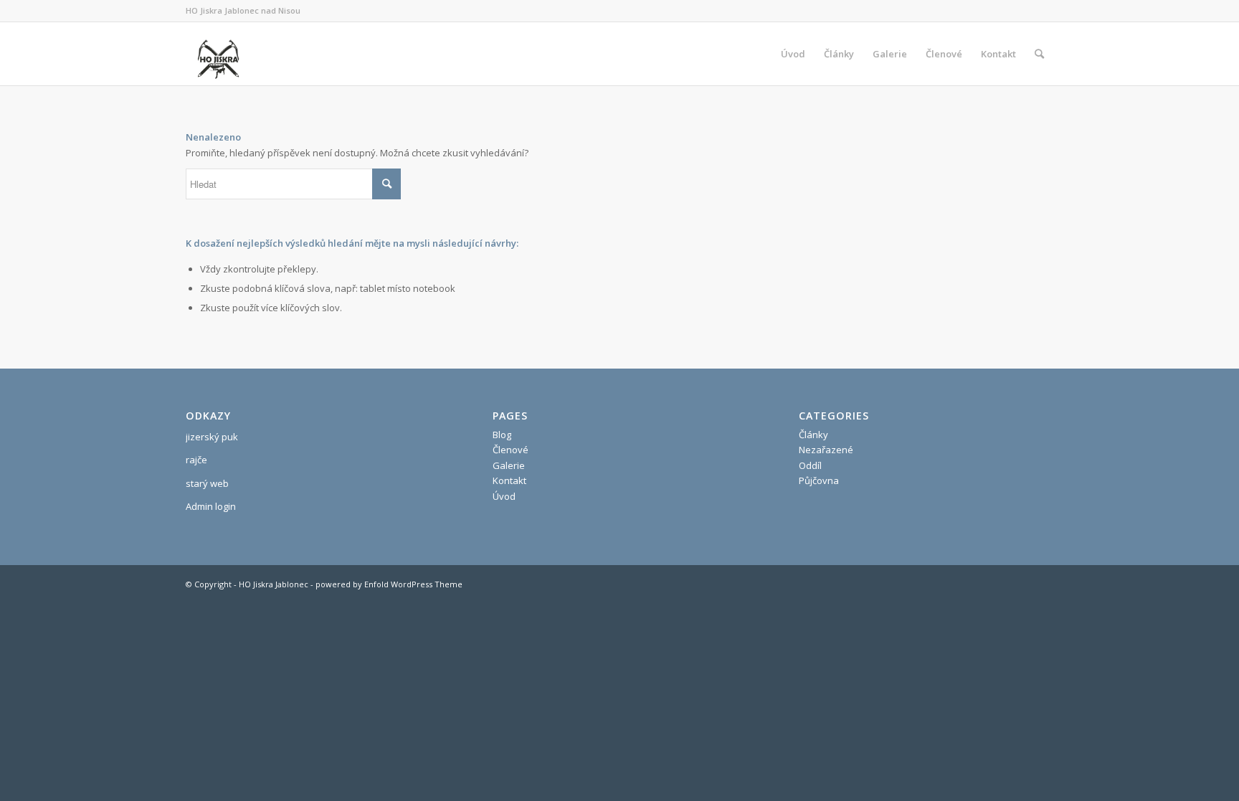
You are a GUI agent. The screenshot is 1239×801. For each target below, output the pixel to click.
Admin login (211, 506)
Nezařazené (826, 449)
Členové (510, 449)
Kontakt (509, 480)
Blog (502, 434)
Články (813, 434)
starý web (207, 483)
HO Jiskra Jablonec (273, 584)
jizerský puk (212, 436)
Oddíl (810, 465)
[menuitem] (793, 53)
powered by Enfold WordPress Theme (388, 584)
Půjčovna (819, 480)
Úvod (504, 496)
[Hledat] (1039, 53)
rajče (196, 459)
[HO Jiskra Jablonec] (218, 53)
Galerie (509, 465)
